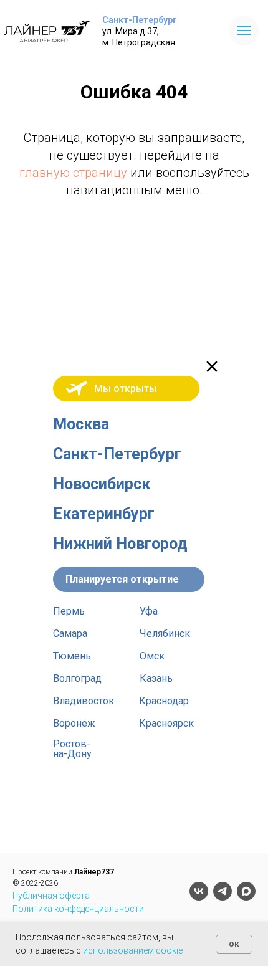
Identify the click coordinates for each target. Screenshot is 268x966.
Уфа (149, 611)
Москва (81, 424)
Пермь (69, 611)
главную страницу (73, 172)
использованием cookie (133, 950)
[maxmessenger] (246, 891)
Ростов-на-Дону (72, 749)
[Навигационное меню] (244, 30)
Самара (70, 633)
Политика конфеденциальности (78, 909)
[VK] (198, 891)
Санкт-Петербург (139, 20)
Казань (156, 678)
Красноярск (166, 723)
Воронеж (74, 723)
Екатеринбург (104, 514)
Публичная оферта (51, 896)
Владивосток (83, 701)
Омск (152, 656)
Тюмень (72, 656)
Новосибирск (101, 484)
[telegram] (222, 891)
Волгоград (77, 678)
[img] (212, 366)
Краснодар (164, 701)
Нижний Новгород (120, 544)
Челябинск (165, 633)
